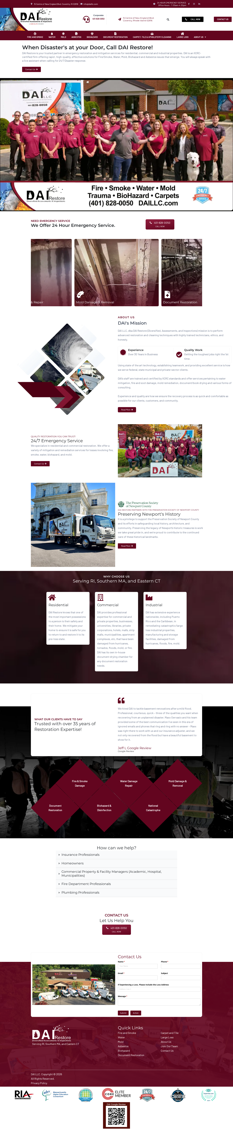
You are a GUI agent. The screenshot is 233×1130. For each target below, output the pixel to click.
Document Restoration (115, 37)
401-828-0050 (98, 19)
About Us (198, 37)
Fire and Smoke (35, 37)
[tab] (116, 855)
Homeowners (72, 863)
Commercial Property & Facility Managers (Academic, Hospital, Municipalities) (111, 873)
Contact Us (167, 1050)
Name (125, 961)
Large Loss (183, 37)
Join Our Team (169, 1046)
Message (126, 996)
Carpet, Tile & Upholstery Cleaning (152, 37)
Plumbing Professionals (80, 892)
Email (125, 973)
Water (52, 37)
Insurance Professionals (80, 855)
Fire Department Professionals (86, 884)
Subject (164, 973)
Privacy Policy (39, 1083)
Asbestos (76, 37)
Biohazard (92, 37)
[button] (168, 19)
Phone (168, 961)
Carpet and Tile (170, 1032)
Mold (63, 37)
